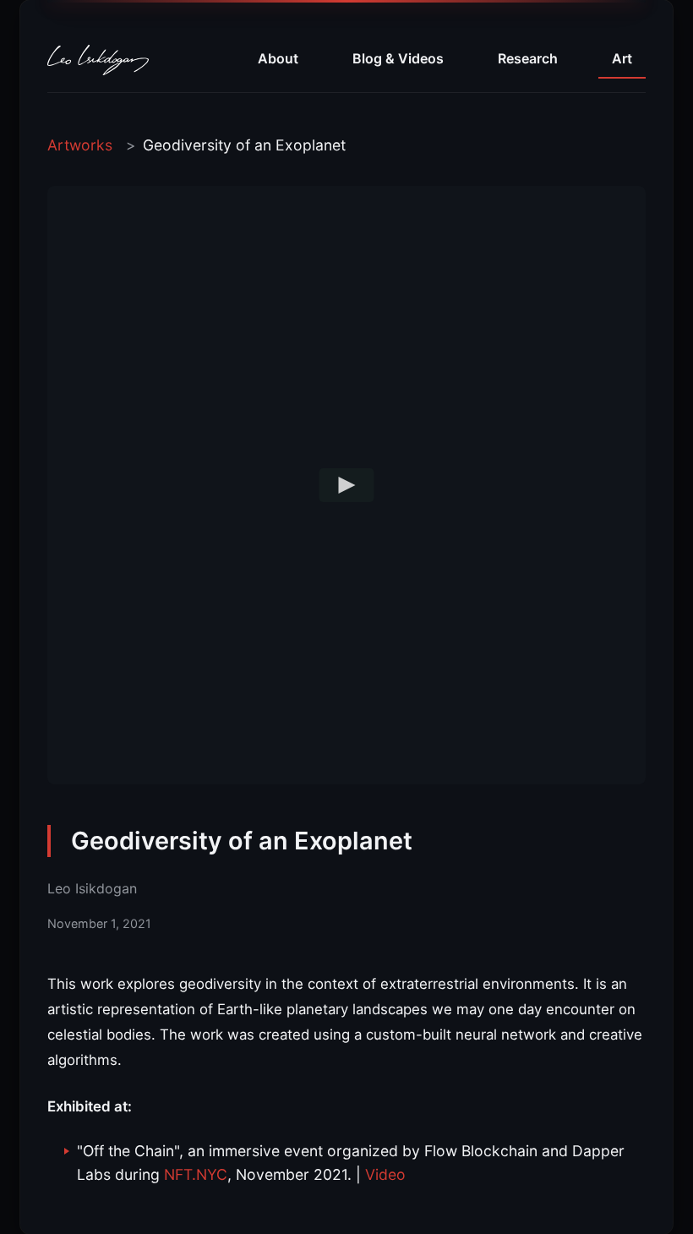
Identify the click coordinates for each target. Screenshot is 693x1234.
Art (622, 58)
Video (385, 1174)
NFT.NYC (195, 1174)
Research (528, 58)
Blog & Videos (398, 58)
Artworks (79, 145)
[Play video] (346, 485)
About (278, 58)
